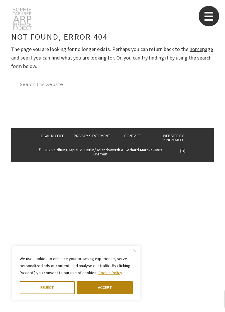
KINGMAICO (173, 140)
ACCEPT (105, 288)
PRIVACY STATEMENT (92, 136)
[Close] (134, 250)
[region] (76, 273)
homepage (201, 49)
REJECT (47, 288)
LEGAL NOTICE (52, 136)
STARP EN (22, 19)
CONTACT (133, 136)
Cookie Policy (110, 273)
